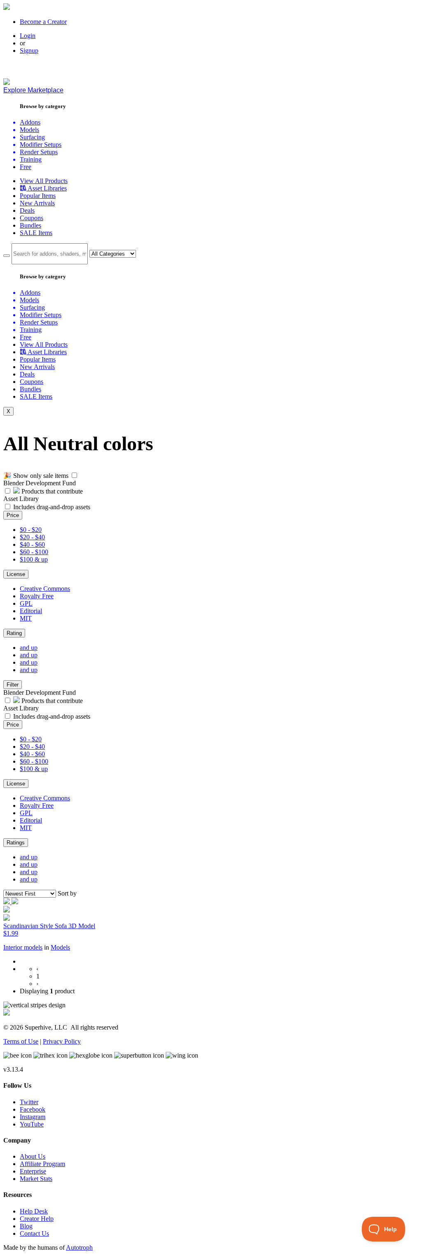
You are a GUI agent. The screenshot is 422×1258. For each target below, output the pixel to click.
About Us (32, 1156)
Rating (14, 633)
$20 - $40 (32, 537)
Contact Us (34, 1233)
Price (13, 515)
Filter (13, 685)
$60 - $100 (34, 551)
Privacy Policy (62, 1041)
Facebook (32, 1109)
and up (29, 647)
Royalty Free (37, 596)
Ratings (16, 842)
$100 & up (34, 559)
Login (27, 35)
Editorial (31, 610)
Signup (29, 50)
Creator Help (37, 1218)
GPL (26, 603)
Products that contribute (51, 491)
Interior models (22, 947)
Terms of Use (20, 1041)
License (16, 574)
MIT (26, 618)
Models (60, 947)
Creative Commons (45, 588)
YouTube (32, 1124)
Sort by (67, 893)
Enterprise (33, 1171)
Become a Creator (43, 21)
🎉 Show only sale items (35, 475)
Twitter (29, 1101)
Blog (26, 1226)
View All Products (44, 180)
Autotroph (79, 1247)
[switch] (74, 475)
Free (25, 166)
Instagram (32, 1116)
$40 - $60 (32, 544)
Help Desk (34, 1211)
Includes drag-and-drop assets (51, 506)
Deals (27, 210)
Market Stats (36, 1178)
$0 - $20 (31, 529)
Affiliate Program (42, 1163)
